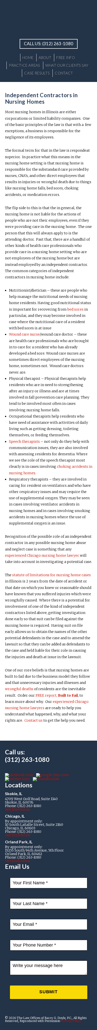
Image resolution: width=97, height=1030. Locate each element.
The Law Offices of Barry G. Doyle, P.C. (48, 18)
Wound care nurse (24, 334)
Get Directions (17, 809)
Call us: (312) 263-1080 (48, 43)
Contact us (33, 720)
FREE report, (57, 695)
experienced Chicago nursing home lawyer (42, 555)
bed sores (75, 309)
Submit (50, 994)
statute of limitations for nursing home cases (51, 575)
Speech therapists (25, 441)
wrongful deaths (19, 689)
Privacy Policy (71, 1021)
